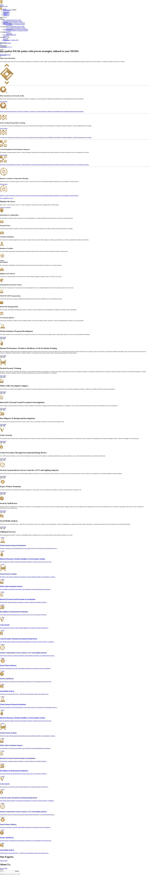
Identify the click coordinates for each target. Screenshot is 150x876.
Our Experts (6, 11)
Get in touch (3, 337)
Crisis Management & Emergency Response (14, 22)
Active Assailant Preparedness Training (12, 21)
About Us (5, 13)
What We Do (6, 10)
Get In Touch (3, 42)
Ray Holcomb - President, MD (10, 40)
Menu (1, 6)
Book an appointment (5, 54)
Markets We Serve (7, 29)
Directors (2, 37)
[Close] (0, 323)
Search (1, 869)
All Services (3, 32)
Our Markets (3, 26)
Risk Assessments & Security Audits (12, 20)
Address (2, 49)
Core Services (3, 17)
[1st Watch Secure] (1, 3)
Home (4, 9)
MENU (2, 5)
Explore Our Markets (5, 207)
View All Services (7, 34)
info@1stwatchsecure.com (6, 46)
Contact (5, 14)
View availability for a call (6, 198)
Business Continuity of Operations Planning (14, 24)
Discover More (3, 101)
